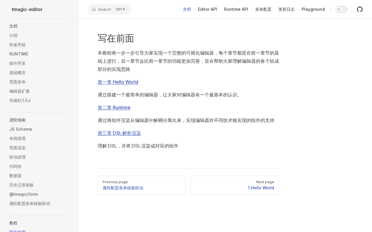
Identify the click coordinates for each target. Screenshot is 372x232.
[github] (360, 9)
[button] (39, 26)
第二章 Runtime (114, 107)
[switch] (341, 9)
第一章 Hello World (118, 82)
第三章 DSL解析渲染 (119, 133)
